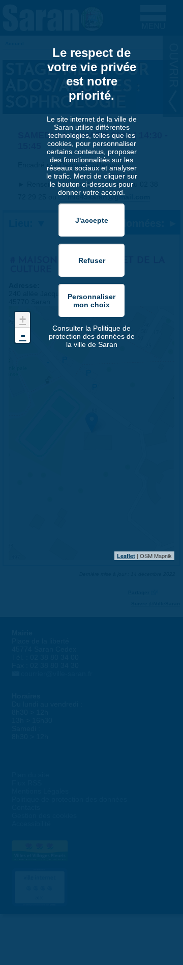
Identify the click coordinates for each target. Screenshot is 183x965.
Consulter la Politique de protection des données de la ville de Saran (92, 336)
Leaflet (126, 556)
